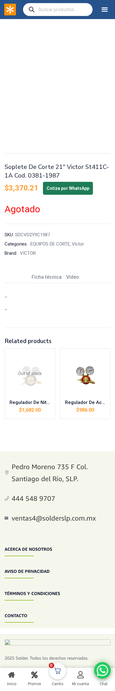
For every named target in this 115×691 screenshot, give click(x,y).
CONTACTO (16, 615)
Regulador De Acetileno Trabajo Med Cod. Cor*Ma (85, 402)
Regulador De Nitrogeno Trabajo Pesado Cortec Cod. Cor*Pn (30, 402)
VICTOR (28, 253)
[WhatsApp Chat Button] (102, 670)
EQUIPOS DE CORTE (50, 244)
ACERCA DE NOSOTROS (28, 549)
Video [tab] (72, 277)
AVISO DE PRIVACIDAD (27, 571)
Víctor (78, 244)
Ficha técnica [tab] (47, 277)
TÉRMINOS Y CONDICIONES (32, 593)
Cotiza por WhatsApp (68, 188)
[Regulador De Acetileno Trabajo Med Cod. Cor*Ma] (85, 373)
